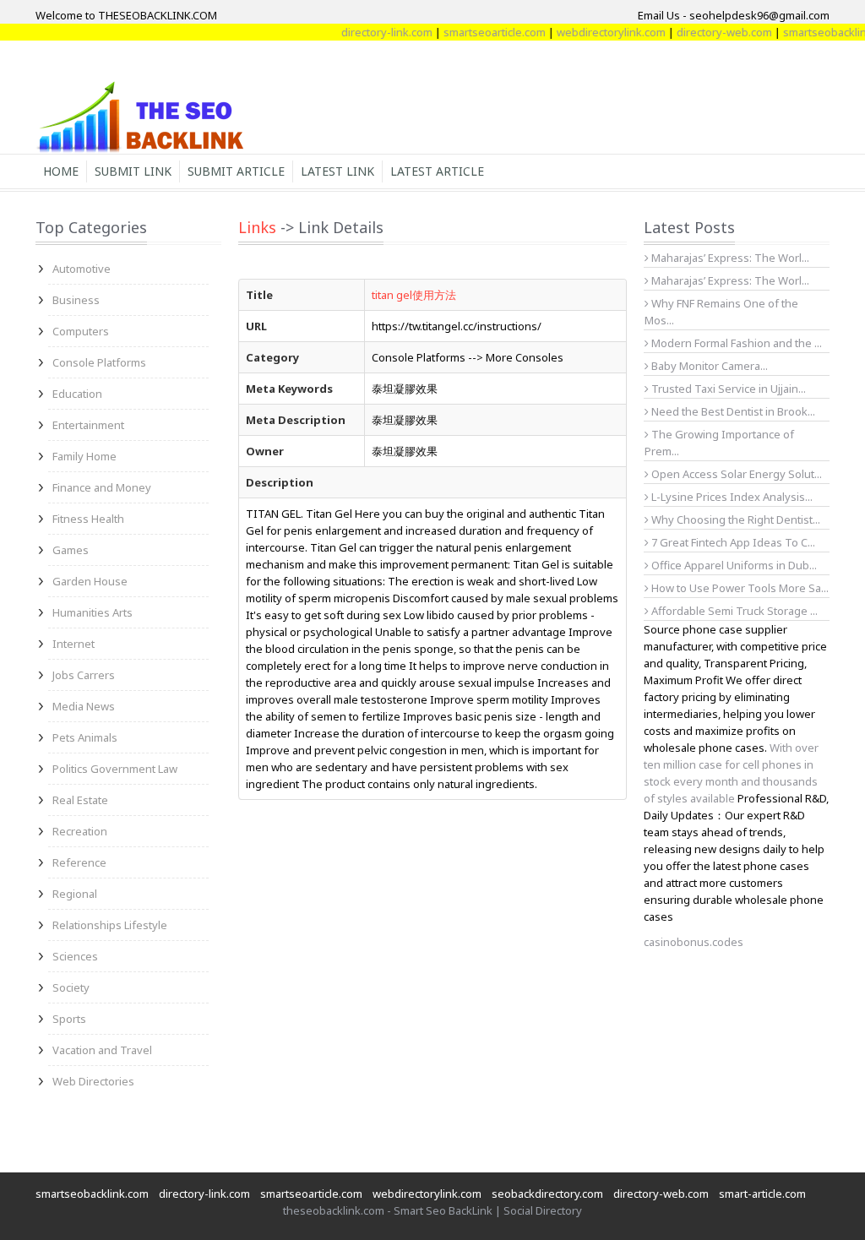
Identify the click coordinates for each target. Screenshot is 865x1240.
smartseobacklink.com (92, 1193)
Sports (69, 1018)
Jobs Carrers (83, 675)
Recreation (79, 831)
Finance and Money (101, 487)
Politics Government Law (114, 768)
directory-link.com (373, 32)
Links (257, 227)
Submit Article (236, 171)
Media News (83, 706)
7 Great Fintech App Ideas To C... (732, 542)
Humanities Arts (92, 612)
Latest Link (337, 171)
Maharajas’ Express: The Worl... (729, 257)
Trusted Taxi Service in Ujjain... (727, 388)
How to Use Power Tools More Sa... (739, 588)
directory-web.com (711, 32)
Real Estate (80, 800)
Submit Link (133, 171)
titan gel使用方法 (414, 294)
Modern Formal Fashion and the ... (735, 343)
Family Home (84, 456)
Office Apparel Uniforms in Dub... (733, 565)
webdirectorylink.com (597, 32)
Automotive (81, 268)
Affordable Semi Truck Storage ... (733, 610)
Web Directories (93, 1081)
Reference (79, 862)
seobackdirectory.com (547, 1193)
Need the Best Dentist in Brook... (732, 411)
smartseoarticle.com (481, 32)
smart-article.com (762, 1193)
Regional (74, 893)
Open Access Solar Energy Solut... (735, 473)
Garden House (90, 581)
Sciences (75, 956)
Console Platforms (99, 362)
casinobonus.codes (693, 941)
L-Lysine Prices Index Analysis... (731, 496)
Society (71, 987)
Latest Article (437, 171)
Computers (80, 331)
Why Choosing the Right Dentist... (734, 519)
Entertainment (88, 424)
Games (70, 549)
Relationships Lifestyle (109, 925)
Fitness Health (88, 518)
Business (76, 299)
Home (61, 171)
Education (77, 393)
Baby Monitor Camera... (708, 365)
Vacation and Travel (102, 1050)
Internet (73, 643)
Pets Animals (84, 737)
